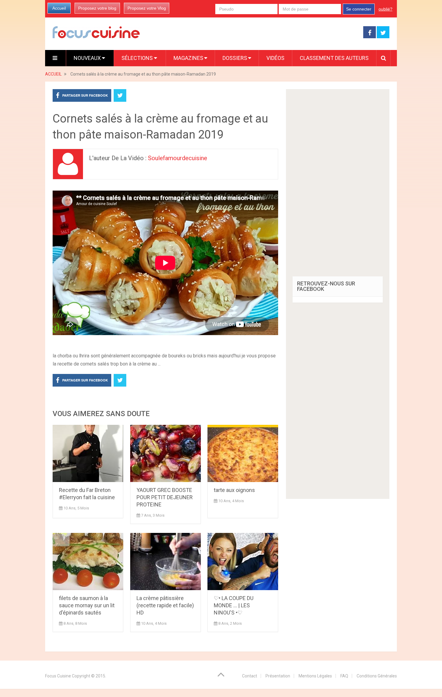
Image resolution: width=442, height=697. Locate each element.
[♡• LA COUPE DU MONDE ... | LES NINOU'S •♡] (242, 561)
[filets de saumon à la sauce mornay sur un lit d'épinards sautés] (88, 561)
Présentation (278, 676)
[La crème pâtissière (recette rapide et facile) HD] (165, 561)
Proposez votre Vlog (146, 8)
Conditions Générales (377, 676)
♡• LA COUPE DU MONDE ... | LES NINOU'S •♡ (233, 605)
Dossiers (235, 58)
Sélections (137, 58)
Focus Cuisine (58, 676)
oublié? (385, 9)
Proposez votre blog (97, 8)
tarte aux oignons (234, 490)
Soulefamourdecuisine (177, 158)
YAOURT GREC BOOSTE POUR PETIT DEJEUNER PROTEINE (165, 497)
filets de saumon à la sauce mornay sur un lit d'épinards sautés (87, 605)
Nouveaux (88, 58)
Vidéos (275, 58)
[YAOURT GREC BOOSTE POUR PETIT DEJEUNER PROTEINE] (165, 453)
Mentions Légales (315, 676)
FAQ (344, 676)
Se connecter (358, 9)
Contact (249, 676)
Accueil (59, 8)
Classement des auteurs (334, 58)
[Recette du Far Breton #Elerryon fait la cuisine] (88, 453)
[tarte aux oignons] (242, 453)
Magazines (188, 58)
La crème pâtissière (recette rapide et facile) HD (165, 605)
